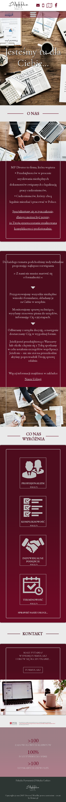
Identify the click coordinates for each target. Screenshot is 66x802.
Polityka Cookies (42, 780)
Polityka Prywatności (25, 780)
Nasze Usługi (33, 379)
